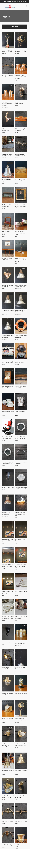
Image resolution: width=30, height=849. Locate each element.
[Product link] (8, 43)
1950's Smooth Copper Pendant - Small (7, 129)
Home (3, 12)
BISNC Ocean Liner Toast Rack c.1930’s (21, 617)
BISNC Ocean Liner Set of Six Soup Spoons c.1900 (8, 617)
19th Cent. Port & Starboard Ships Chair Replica (7, 233)
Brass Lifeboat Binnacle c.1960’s (7, 719)
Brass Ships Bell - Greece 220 (20, 771)
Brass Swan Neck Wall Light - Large (20, 796)
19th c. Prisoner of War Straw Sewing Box (20, 180)
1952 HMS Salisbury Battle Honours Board (21, 129)
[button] (2, 6)
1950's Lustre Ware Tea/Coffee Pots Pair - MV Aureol (7, 103)
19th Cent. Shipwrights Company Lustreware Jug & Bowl (21, 233)
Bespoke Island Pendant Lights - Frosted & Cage (20, 540)
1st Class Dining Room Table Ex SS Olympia (7, 259)
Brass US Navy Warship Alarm (20, 845)
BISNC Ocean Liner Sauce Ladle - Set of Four (21, 592)
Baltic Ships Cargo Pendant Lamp (6, 513)
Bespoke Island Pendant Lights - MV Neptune (7, 565)
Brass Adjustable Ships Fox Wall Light (7, 668)
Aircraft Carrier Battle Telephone (20, 412)
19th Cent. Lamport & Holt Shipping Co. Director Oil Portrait (21, 206)
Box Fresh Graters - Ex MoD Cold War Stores (20, 642)
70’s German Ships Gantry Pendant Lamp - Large (21, 285)
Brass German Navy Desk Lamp (21, 694)
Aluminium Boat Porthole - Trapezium (21, 462)
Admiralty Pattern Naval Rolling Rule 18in (20, 387)
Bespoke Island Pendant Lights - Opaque (7, 592)
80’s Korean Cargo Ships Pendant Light (7, 336)
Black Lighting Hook (6, 642)
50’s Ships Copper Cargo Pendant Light (7, 285)
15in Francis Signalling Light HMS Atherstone (7, 50)
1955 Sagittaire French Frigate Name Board (7, 154)
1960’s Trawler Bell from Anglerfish (7, 180)
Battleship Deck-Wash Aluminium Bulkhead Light (20, 514)
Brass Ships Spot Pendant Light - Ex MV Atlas (8, 796)
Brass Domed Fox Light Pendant (7, 694)
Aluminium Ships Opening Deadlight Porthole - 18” (21, 488)
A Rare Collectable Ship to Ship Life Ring (21, 336)
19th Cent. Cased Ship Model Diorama (7, 205)
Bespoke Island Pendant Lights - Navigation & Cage (20, 566)
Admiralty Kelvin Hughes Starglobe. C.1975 (7, 387)
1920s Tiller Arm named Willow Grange (7, 76)
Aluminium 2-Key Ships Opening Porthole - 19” (20, 437)
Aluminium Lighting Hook (8, 487)
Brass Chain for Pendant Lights (20, 668)
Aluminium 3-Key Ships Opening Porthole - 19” (7, 462)
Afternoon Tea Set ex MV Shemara (8, 412)
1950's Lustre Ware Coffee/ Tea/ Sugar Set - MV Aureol (21, 77)
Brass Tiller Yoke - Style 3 (8, 845)
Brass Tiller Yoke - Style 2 (21, 821)
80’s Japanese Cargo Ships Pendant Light (19, 311)
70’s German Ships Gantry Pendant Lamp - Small (8, 311)
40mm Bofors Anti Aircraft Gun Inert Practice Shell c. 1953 (21, 260)
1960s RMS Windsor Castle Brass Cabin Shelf (20, 154)
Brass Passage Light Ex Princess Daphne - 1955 (20, 744)
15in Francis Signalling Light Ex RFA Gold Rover (20, 50)
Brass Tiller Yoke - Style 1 (7, 821)
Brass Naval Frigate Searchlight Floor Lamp (20, 719)
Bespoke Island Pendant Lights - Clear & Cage (7, 540)
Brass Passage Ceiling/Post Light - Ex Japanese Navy (7, 745)
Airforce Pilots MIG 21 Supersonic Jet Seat (7, 437)
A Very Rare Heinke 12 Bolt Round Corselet (20, 361)
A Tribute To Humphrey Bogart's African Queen (7, 361)
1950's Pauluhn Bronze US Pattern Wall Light (21, 102)
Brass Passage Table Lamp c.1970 (8, 771)
